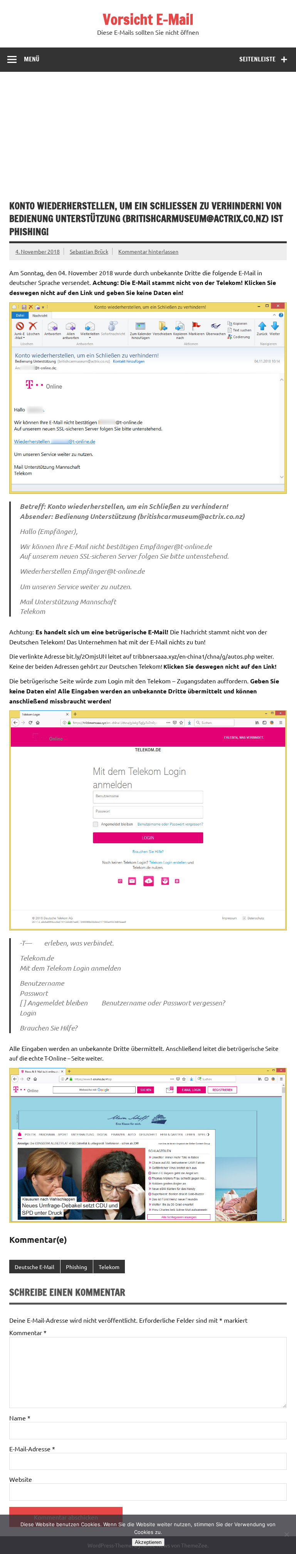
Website (20, 1479)
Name (19, 1418)
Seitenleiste (257, 59)
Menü (31, 59)
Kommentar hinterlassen (148, 251)
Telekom (109, 1266)
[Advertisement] (148, 130)
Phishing (76, 1266)
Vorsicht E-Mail (148, 19)
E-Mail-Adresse (32, 1449)
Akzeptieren (148, 1542)
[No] (286, 1534)
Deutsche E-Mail (34, 1266)
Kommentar (28, 1332)
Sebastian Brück (89, 251)
